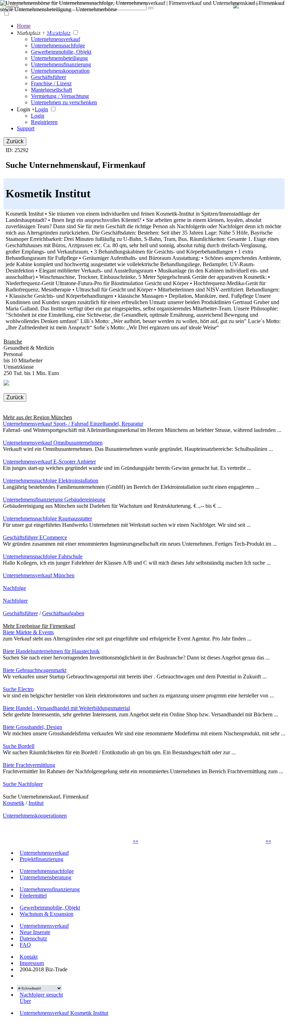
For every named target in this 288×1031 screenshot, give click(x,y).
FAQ (25, 945)
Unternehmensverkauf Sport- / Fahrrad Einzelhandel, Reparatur (73, 424)
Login (41, 109)
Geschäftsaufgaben (63, 613)
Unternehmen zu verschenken (64, 102)
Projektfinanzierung (41, 859)
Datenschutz (258, 3)
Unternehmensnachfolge (58, 45)
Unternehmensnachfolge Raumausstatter (47, 518)
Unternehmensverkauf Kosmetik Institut (64, 1013)
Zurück (15, 141)
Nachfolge (14, 588)
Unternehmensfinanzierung (61, 64)
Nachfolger (15, 601)
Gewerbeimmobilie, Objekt (61, 52)
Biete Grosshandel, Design (32, 727)
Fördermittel (33, 896)
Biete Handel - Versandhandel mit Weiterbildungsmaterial (66, 708)
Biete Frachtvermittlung (29, 765)
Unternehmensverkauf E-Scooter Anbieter (49, 462)
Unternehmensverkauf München (38, 575)
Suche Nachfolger (23, 784)
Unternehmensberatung (45, 877)
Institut (36, 803)
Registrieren (44, 122)
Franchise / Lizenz (51, 83)
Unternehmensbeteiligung (59, 58)
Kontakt (277, 3)
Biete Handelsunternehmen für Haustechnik (51, 651)
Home (24, 26)
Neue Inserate (35, 932)
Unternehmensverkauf (55, 39)
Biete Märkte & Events (28, 632)
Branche (13, 341)
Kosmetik (13, 803)
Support (25, 128)
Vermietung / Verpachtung (60, 96)
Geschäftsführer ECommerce (35, 537)
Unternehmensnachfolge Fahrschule (43, 556)
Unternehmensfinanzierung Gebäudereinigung (54, 500)
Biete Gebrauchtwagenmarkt (34, 670)
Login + (26, 109)
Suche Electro (18, 689)
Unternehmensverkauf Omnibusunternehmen (53, 443)
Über (25, 1001)
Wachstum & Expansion (46, 914)
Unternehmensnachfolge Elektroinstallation (50, 481)
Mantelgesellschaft (51, 90)
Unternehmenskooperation (60, 71)
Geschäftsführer (48, 77)
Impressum (32, 963)
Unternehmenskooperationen (35, 816)
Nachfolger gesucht (41, 995)
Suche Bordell (18, 746)
